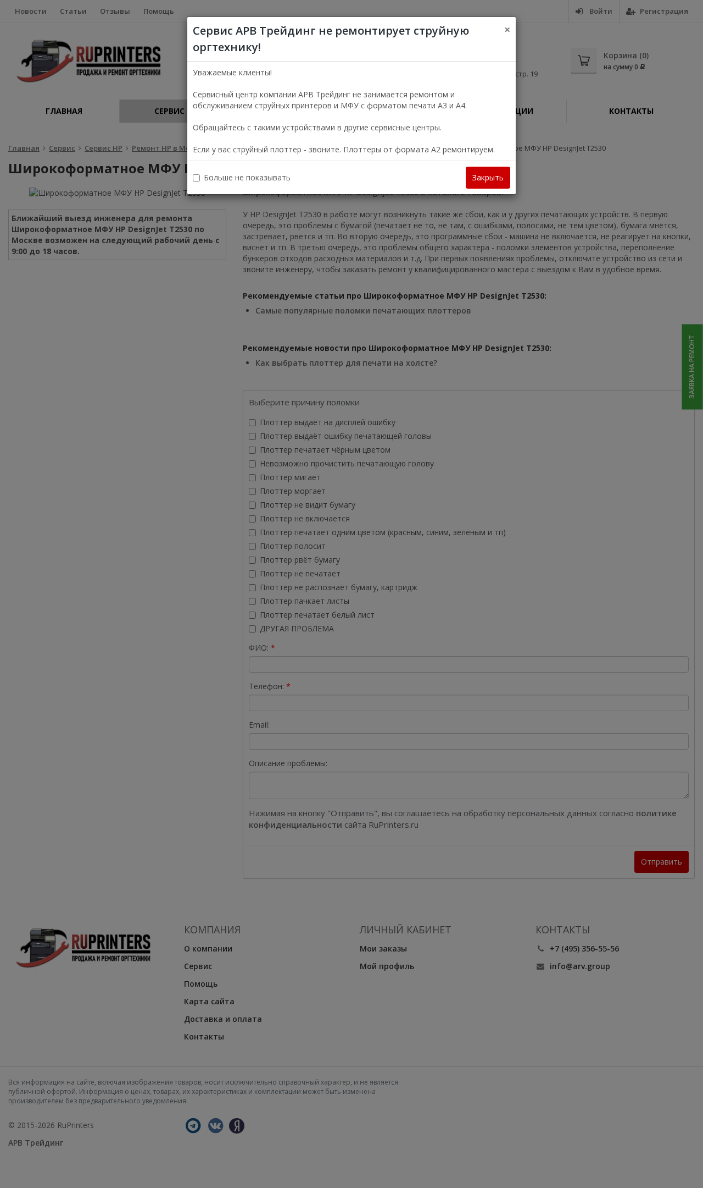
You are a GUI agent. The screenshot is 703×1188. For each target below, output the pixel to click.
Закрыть (488, 177)
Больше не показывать (247, 177)
